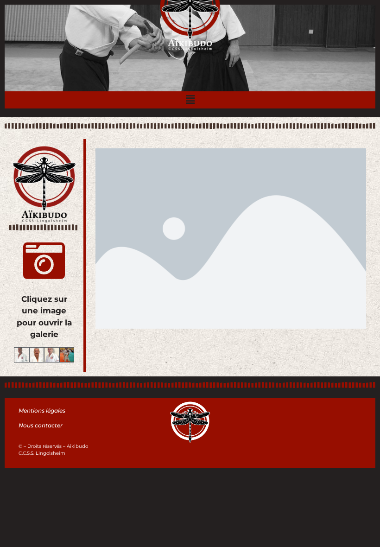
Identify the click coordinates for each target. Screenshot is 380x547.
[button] (190, 99)
